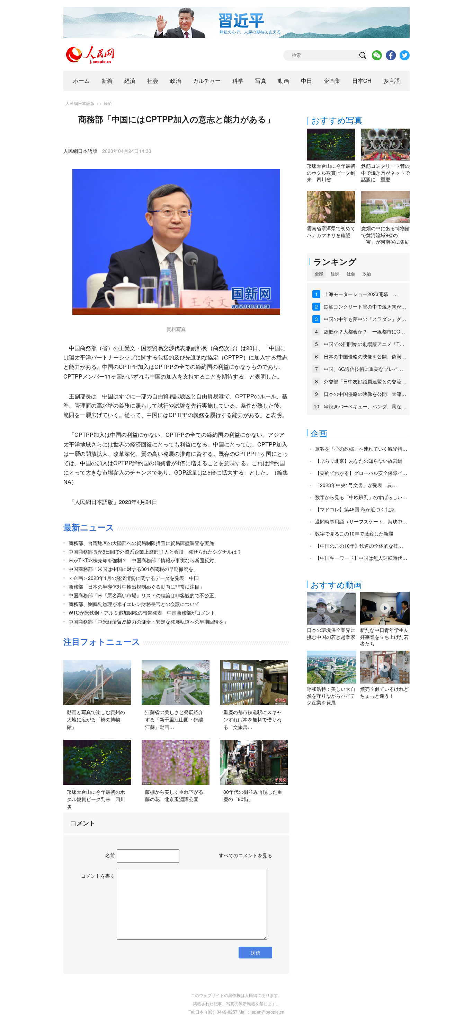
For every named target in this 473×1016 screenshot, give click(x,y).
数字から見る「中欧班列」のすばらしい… (361, 497)
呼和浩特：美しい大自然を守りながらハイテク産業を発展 (331, 695)
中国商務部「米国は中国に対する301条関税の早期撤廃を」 (133, 568)
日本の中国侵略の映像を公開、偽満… (365, 356)
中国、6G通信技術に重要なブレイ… (363, 368)
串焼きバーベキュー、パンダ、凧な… (365, 406)
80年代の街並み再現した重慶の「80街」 (252, 795)
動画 (283, 81)
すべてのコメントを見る (245, 855)
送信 (255, 952)
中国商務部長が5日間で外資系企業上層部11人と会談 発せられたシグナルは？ (155, 551)
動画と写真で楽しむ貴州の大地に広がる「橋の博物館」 (96, 719)
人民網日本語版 (80, 103)
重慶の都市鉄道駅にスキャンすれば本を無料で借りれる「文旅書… (252, 719)
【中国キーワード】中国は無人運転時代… (361, 557)
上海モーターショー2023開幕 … (361, 293)
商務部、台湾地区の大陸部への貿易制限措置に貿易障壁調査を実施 (141, 542)
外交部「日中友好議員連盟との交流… (365, 381)
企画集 (332, 81)
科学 (237, 81)
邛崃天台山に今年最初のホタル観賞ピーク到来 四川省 (96, 799)
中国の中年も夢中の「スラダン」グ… (365, 318)
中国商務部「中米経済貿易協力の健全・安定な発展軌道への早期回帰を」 (149, 621)
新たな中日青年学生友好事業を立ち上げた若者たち (384, 636)
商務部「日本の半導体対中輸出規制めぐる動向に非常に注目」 (136, 586)
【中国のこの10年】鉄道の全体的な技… (359, 545)
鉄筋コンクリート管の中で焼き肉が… (365, 306)
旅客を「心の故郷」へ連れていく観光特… (361, 448)
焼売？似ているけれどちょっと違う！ (384, 692)
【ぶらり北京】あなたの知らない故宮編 (358, 460)
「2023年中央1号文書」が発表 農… (356, 484)
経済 (129, 81)
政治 (175, 81)
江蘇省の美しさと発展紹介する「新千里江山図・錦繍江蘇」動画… (174, 719)
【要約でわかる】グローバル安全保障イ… (361, 472)
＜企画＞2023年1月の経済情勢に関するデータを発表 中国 (134, 577)
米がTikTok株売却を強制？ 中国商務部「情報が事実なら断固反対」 (144, 560)
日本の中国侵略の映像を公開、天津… (365, 393)
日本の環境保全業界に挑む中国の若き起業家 (331, 633)
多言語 (391, 81)
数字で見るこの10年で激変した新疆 (354, 533)
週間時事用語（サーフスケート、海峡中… (361, 521)
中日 (306, 81)
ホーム (81, 81)
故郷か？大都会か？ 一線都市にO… (364, 331)
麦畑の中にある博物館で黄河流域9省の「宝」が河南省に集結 (385, 235)
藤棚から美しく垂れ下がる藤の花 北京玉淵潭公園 (174, 795)
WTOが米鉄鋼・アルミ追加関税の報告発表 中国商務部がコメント (142, 612)
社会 (152, 81)
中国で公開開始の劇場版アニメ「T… (364, 343)
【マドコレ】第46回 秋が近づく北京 (355, 509)
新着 (107, 81)
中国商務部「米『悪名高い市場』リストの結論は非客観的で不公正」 (144, 595)
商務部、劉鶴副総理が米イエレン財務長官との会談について (134, 603)
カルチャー (207, 81)
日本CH (362, 81)
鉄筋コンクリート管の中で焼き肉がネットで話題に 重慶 (385, 172)
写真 (260, 81)
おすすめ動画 (336, 584)
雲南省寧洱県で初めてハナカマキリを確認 (331, 231)
